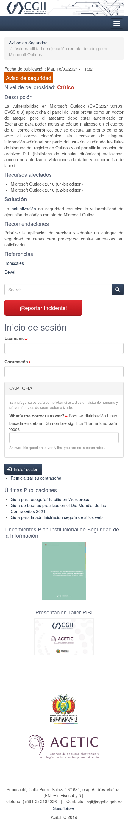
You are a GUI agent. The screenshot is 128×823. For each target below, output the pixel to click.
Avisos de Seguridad (28, 43)
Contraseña (16, 361)
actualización (24, 209)
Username (14, 338)
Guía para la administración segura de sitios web (57, 517)
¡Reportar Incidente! (43, 308)
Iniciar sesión (25, 469)
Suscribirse (63, 808)
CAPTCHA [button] (20, 388)
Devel (9, 272)
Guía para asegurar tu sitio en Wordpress (50, 499)
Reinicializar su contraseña (36, 478)
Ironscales (14, 263)
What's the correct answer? (37, 416)
